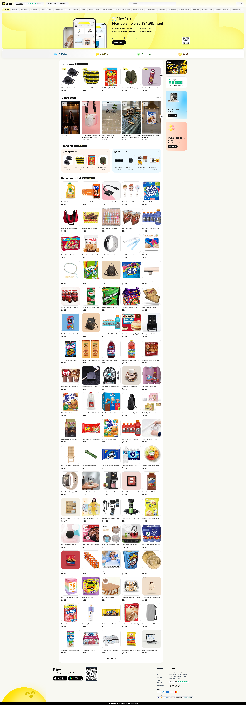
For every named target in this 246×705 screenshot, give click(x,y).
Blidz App (62, 4)
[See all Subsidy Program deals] (159, 152)
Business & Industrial (222, 9)
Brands (43, 9)
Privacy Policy (161, 683)
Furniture (162, 9)
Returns (159, 680)
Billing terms (160, 685)
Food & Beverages (72, 9)
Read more (118, 42)
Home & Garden (138, 9)
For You (6, 9)
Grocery (15, 9)
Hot (50, 9)
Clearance (34, 9)
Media (83, 9)
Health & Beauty (94, 9)
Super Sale (24, 9)
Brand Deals (121, 152)
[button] (70, 79)
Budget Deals (71, 152)
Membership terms (162, 674)
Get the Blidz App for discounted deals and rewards (123, 703)
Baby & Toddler (107, 9)
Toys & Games (151, 9)
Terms (159, 672)
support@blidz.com (182, 672)
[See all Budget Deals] (107, 152)
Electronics (172, 9)
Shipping (159, 677)
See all (157, 97)
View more (109, 658)
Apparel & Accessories (123, 9)
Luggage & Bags (207, 9)
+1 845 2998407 (182, 674)
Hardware (196, 9)
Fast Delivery (59, 9)
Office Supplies (184, 9)
